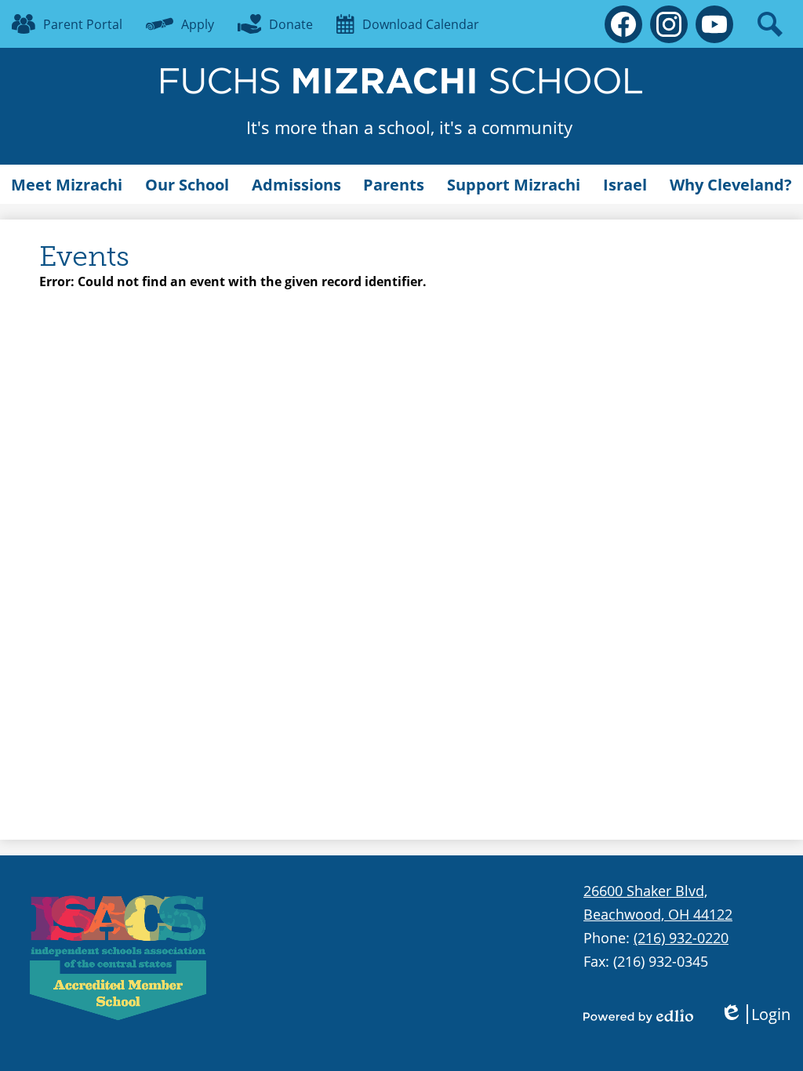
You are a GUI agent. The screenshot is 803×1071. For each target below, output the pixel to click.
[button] (66, 184)
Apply (197, 24)
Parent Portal (82, 24)
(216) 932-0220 (681, 937)
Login (755, 1014)
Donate (291, 24)
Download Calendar (420, 24)
